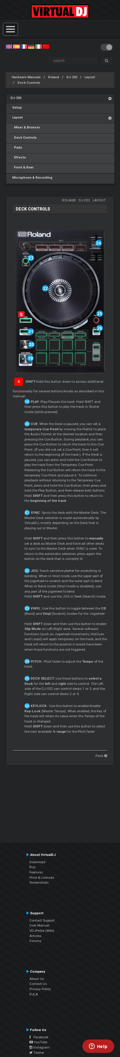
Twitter (38, 1053)
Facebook (39, 1037)
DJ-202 (71, 77)
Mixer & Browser (25, 127)
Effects (18, 157)
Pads (16, 147)
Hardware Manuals (26, 77)
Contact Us (38, 984)
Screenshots (39, 882)
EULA (33, 994)
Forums (35, 941)
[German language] (31, 46)
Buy (32, 867)
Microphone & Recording (31, 178)
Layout (89, 77)
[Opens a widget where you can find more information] (98, 1046)
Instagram (41, 1047)
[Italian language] (38, 46)
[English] (9, 46)
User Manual (39, 925)
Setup (16, 107)
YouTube (40, 1042)
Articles (35, 936)
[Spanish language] (16, 46)
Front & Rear (21, 167)
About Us (36, 979)
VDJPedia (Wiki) (41, 931)
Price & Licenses (41, 877)
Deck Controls (28, 83)
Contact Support (42, 920)
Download (37, 862)
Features (36, 872)
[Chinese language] (46, 46)
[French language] (24, 46)
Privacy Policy (40, 989)
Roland (53, 77)
